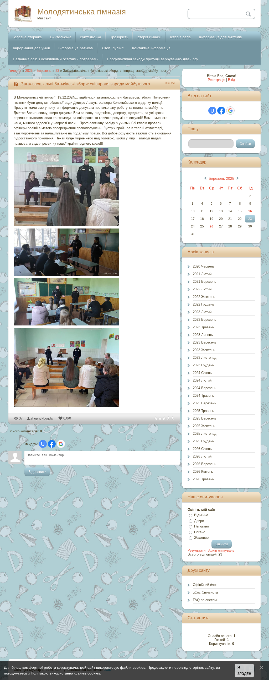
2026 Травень (203, 479)
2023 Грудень (203, 365)
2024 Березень (204, 388)
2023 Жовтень (204, 350)
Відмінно (201, 515)
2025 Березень (204, 403)
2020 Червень (204, 266)
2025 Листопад (204, 434)
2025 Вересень (204, 418)
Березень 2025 (221, 178)
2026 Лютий (202, 456)
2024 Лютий (202, 380)
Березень (44, 71)
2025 (29, 71)
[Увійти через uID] (43, 444)
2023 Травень (203, 327)
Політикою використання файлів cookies (65, 673)
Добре (199, 521)
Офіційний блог (205, 585)
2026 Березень (204, 464)
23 (57, 71)
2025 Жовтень (204, 426)
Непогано (201, 526)
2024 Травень (203, 396)
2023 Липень (203, 335)
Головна (14, 71)
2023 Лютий (202, 312)
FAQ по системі (205, 600)
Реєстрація (216, 80)
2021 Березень (204, 282)
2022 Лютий (202, 289)
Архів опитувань (221, 550)
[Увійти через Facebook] (52, 444)
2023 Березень (204, 320)
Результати (196, 550)
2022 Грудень (203, 304)
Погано (199, 532)
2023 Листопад (204, 358)
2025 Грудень (203, 441)
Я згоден (244, 670)
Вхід (231, 80)
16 (250, 211)
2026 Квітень (203, 472)
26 (211, 226)
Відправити (37, 472)
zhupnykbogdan (42, 418)
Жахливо (201, 538)
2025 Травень (203, 411)
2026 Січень (202, 449)
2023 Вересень (204, 342)
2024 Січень (202, 373)
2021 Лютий (202, 274)
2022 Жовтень (204, 297)
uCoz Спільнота (205, 592)
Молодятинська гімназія (81, 11)
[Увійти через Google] (61, 444)
